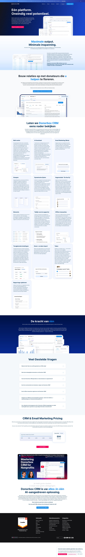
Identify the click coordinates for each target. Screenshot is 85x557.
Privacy (37, 528)
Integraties (65, 518)
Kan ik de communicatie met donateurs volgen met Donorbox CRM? (36, 385)
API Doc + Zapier (65, 530)
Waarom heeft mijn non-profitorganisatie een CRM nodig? (34, 366)
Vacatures (38, 524)
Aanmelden (63, 1)
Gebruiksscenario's (54, 518)
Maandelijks (56, 433)
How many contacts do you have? (27, 434)
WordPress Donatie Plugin (67, 520)
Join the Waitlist (42, 446)
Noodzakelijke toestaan (72, 554)
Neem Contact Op (39, 520)
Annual (61, 433)
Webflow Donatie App (66, 527)
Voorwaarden (38, 527)
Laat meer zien (79, 552)
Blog (37, 523)
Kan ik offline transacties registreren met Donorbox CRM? (34, 391)
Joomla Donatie (65, 528)
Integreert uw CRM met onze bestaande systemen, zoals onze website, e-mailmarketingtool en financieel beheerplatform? (37, 398)
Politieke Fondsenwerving (54, 520)
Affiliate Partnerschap (40, 531)
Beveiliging (38, 530)
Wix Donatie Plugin (65, 524)
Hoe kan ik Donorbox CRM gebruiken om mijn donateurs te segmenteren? (37, 378)
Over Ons (37, 521)
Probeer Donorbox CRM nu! (42, 507)
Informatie (39, 518)
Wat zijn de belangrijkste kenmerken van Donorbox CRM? (34, 372)
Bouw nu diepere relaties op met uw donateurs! (42, 91)
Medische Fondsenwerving (54, 521)
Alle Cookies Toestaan (62, 554)
